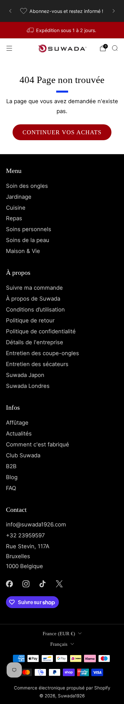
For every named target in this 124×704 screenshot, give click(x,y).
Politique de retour (30, 320)
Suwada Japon (25, 375)
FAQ (11, 488)
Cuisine (15, 207)
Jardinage (18, 196)
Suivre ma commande (34, 287)
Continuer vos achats (62, 132)
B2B (11, 466)
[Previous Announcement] (10, 11)
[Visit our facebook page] (9, 583)
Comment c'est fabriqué (37, 444)
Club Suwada (23, 455)
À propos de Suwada (33, 298)
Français (58, 644)
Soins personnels (28, 229)
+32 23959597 (25, 535)
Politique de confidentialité (41, 331)
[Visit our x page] (59, 583)
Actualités (19, 433)
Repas (14, 218)
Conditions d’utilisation (35, 309)
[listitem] (62, 11)
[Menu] (9, 48)
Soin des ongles (27, 186)
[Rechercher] (114, 48)
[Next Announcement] (114, 11)
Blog (12, 477)
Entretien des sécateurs (37, 364)
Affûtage (17, 422)
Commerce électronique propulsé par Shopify (62, 687)
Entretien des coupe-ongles (42, 353)
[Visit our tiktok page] (42, 583)
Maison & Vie (23, 251)
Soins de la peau (27, 240)
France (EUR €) (59, 633)
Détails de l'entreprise (34, 342)
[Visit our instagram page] (26, 583)
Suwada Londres (28, 386)
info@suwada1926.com (36, 524)
